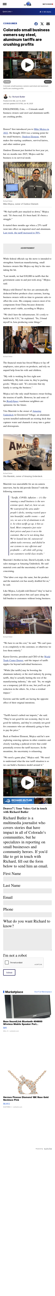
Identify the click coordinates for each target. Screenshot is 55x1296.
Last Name (11, 885)
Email (8, 897)
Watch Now (47, 4)
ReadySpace (12, 401)
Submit (9, 972)
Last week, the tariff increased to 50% (21, 232)
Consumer (10, 23)
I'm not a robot (15, 955)
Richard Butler (18, 96)
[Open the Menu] (4, 4)
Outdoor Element (30, 136)
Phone (8, 909)
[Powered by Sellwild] (48, 1149)
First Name (12, 873)
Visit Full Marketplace (43, 992)
